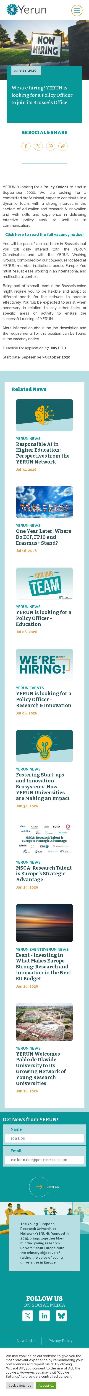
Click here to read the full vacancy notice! (44, 234)
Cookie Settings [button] (19, 1385)
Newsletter (26, 1341)
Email (16, 1151)
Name (16, 1129)
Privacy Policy (60, 1341)
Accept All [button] (46, 1385)
